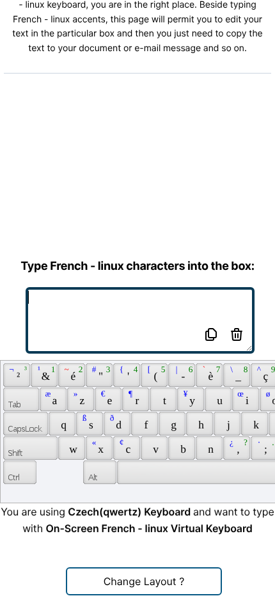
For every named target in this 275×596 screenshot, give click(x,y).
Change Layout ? (144, 581)
